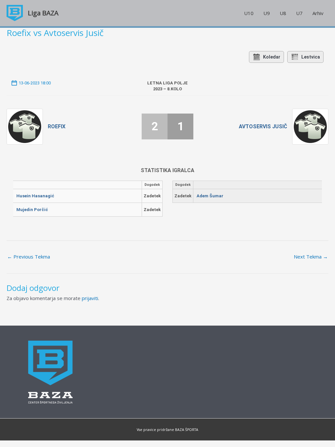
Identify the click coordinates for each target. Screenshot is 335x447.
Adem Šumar (210, 195)
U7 (299, 13)
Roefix (56, 126)
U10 (249, 13)
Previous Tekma (28, 256)
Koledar (271, 57)
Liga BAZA (43, 13)
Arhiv (318, 13)
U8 (283, 13)
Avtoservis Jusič (263, 126)
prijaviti (90, 298)
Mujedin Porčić (32, 209)
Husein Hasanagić (35, 195)
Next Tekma (311, 256)
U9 (266, 13)
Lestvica (310, 57)
